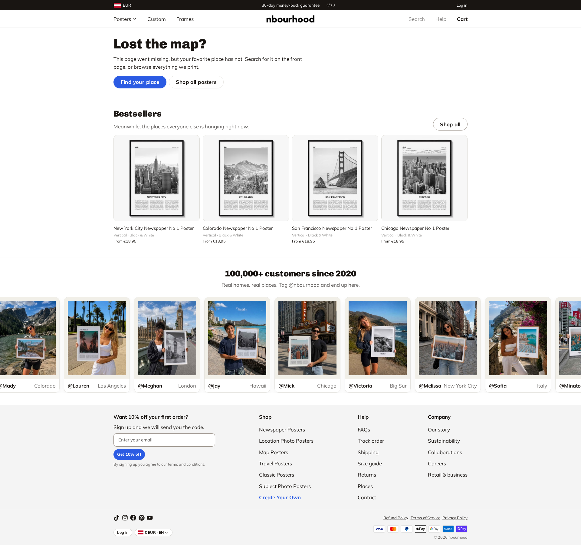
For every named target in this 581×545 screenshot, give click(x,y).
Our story (439, 429)
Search (417, 19)
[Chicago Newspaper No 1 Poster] (424, 178)
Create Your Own (280, 497)
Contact (367, 497)
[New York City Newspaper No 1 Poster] (156, 178)
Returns (367, 474)
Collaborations (445, 452)
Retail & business (448, 474)
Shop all (450, 124)
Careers (437, 463)
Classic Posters (276, 474)
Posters (122, 19)
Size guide (370, 463)
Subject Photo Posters (285, 486)
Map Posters (273, 452)
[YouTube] (150, 518)
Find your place (140, 82)
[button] (156, 213)
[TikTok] (116, 518)
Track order (371, 441)
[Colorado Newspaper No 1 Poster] (246, 178)
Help (440, 19)
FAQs (364, 429)
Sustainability (444, 441)
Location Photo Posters (286, 441)
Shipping (368, 452)
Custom (156, 19)
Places (365, 486)
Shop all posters (196, 82)
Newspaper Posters (282, 429)
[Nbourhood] (290, 19)
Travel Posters (275, 463)
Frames (185, 19)
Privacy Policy (455, 517)
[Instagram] (125, 518)
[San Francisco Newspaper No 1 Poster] (335, 178)
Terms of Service (425, 517)
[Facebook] (133, 518)
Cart (462, 19)
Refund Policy (395, 517)
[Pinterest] (142, 518)
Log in (462, 5)
